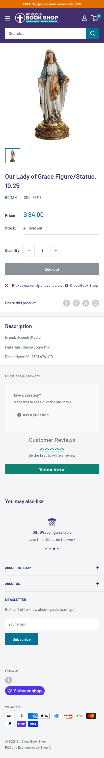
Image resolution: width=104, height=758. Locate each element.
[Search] (92, 33)
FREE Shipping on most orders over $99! (52, 4)
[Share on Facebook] (66, 303)
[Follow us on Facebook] (8, 680)
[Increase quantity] (55, 250)
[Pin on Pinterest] (76, 303)
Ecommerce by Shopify (34, 747)
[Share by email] (95, 303)
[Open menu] (7, 18)
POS (8, 747)
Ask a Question (35, 414)
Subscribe (22, 639)
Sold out (52, 269)
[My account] (84, 18)
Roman (11, 197)
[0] (95, 18)
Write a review (52, 469)
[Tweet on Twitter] (85, 303)
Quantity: (12, 250)
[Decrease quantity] (29, 250)
